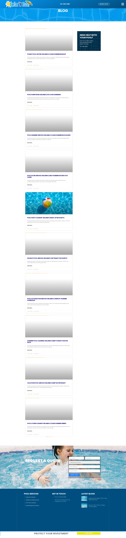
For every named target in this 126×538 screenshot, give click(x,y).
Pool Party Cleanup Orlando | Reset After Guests (45, 218)
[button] (122, 4)
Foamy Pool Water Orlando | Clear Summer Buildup (46, 54)
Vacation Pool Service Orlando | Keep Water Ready (46, 383)
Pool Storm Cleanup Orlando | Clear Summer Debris (46, 423)
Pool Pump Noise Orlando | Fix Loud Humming (44, 95)
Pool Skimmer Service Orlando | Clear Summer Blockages (48, 135)
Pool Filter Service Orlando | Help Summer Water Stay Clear (47, 176)
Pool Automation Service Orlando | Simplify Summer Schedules (47, 299)
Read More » (29, 61)
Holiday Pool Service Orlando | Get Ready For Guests (47, 258)
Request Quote (74, 475)
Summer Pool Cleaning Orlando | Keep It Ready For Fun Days (47, 341)
